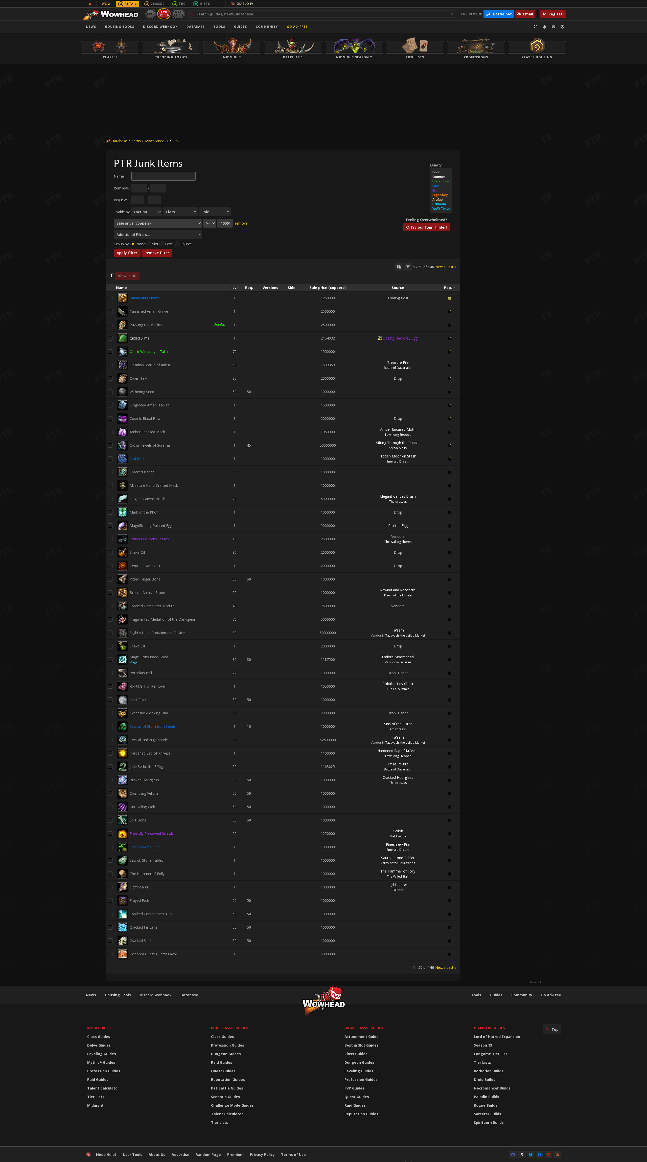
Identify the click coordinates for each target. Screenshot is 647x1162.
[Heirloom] (441, 204)
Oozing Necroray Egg (400, 338)
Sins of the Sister (398, 723)
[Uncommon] (441, 181)
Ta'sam (398, 630)
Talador (398, 890)
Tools (476, 994)
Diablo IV (245, 4)
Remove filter (157, 252)
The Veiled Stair (398, 876)
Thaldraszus (398, 501)
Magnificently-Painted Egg (151, 525)
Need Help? (106, 1154)
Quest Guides (223, 1071)
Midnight (95, 1105)
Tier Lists (95, 1096)
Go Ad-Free (297, 27)
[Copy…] (399, 267)
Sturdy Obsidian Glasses (149, 539)
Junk (176, 140)
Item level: (122, 188)
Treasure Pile (398, 362)
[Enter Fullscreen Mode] (536, 27)
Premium (235, 1154)
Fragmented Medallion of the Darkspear (162, 619)
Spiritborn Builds (489, 1122)
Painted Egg (398, 525)
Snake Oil (137, 552)
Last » (451, 266)
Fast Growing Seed (145, 846)
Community (267, 27)
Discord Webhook (160, 27)
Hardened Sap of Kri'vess (150, 753)
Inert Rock (138, 699)
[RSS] (557, 1154)
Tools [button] (219, 27)
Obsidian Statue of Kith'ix (150, 364)
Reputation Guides (228, 1079)
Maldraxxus (398, 836)
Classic (158, 4)
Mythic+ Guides (101, 1062)
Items (136, 140)
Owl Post (137, 458)
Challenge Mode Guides (232, 1105)
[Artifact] (441, 199)
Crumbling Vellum (144, 793)
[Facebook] (539, 1154)
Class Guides (98, 1036)
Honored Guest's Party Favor (153, 954)
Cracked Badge (142, 472)
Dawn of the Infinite (398, 595)
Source (186, 243)
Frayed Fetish (141, 900)
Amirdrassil (398, 729)
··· (218, 4)
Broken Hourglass (144, 780)
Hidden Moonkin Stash (397, 456)
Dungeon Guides (226, 1053)
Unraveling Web (142, 806)
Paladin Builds (486, 1096)
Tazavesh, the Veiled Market (405, 635)
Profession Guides (103, 1071)
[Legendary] (441, 195)
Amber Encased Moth (147, 431)
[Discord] (513, 1154)
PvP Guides (354, 1088)
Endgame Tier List (490, 1053)
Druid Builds (484, 1079)
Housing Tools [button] (119, 27)
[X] (522, 1154)
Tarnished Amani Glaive (149, 311)
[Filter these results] (408, 267)
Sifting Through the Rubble (398, 442)
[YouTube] (548, 1154)
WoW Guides (99, 1028)
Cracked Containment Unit (151, 913)
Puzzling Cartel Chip (146, 324)
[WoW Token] (441, 208)
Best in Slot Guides (361, 1045)
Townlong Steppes (398, 434)
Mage (133, 662)
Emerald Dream (398, 461)
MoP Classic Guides (229, 1028)
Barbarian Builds (488, 1071)
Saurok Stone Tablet (146, 860)
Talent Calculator (103, 1088)
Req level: (121, 200)
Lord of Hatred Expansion (497, 1036)
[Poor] (441, 172)
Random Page (208, 1154)
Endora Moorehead (398, 657)
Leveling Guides (101, 1053)
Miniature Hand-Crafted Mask (154, 485)
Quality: (436, 165)
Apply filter (127, 252)
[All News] (90, 4)
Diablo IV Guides (489, 1028)
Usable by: (122, 211)
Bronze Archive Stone (147, 592)
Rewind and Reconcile (398, 590)
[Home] (112, 14)
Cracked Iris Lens (143, 927)
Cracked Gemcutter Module (152, 605)
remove (241, 223)
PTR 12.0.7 (178, 13)
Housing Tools (118, 994)
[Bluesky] (531, 1154)
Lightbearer (139, 887)
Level (169, 243)
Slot (155, 243)
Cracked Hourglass (398, 777)
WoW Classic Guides (363, 1028)
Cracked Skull (140, 940)
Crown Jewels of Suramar (150, 445)
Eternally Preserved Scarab (151, 833)
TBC (182, 4)
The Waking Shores (397, 542)
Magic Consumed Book (149, 657)
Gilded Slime (140, 338)
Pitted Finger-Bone (145, 579)
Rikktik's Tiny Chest (397, 683)
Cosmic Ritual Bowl (145, 418)
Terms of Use (293, 1154)
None (140, 243)
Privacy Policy (262, 1154)
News (91, 27)
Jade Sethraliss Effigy (147, 766)
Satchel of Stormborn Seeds (153, 726)
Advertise (180, 1154)
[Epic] (441, 190)
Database (195, 27)
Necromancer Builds (492, 1088)
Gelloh (398, 831)
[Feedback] (553, 27)
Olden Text (139, 378)
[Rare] (441, 186)
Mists (204, 4)
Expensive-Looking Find (149, 713)
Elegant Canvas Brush (147, 498)
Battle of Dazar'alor (398, 368)
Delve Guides (99, 1045)
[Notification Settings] (544, 27)
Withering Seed (142, 391)
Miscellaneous (156, 140)
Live (150, 14)
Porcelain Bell (141, 672)
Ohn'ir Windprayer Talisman (152, 351)
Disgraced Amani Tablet (149, 405)
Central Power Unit (145, 565)
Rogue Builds (485, 1105)
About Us (157, 1154)
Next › (440, 266)
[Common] (441, 177)
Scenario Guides (225, 1096)
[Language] (562, 27)
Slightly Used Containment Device (157, 632)
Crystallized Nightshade (149, 739)
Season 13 (483, 1045)
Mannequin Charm (145, 298)
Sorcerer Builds (487, 1113)
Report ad (535, 982)
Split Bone (138, 820)
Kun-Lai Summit (398, 689)
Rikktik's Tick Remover (148, 686)
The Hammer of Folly (147, 873)
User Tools (132, 1154)
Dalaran (405, 662)
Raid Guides (97, 1079)
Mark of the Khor (144, 512)
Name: (119, 176)
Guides (240, 27)
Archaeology (398, 448)
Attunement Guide (361, 1036)
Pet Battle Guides (227, 1088)
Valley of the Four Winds (398, 863)
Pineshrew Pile (398, 844)
